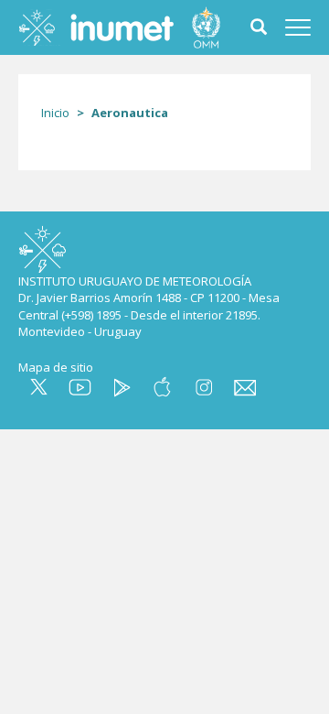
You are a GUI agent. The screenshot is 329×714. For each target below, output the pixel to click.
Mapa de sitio (55, 367)
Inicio (55, 112)
